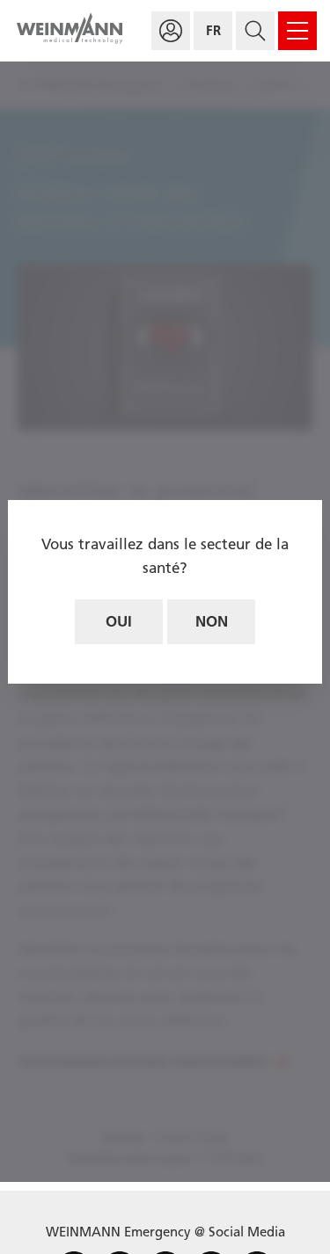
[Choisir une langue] (213, 30)
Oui (119, 621)
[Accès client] (170, 30)
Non (211, 621)
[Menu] (297, 30)
